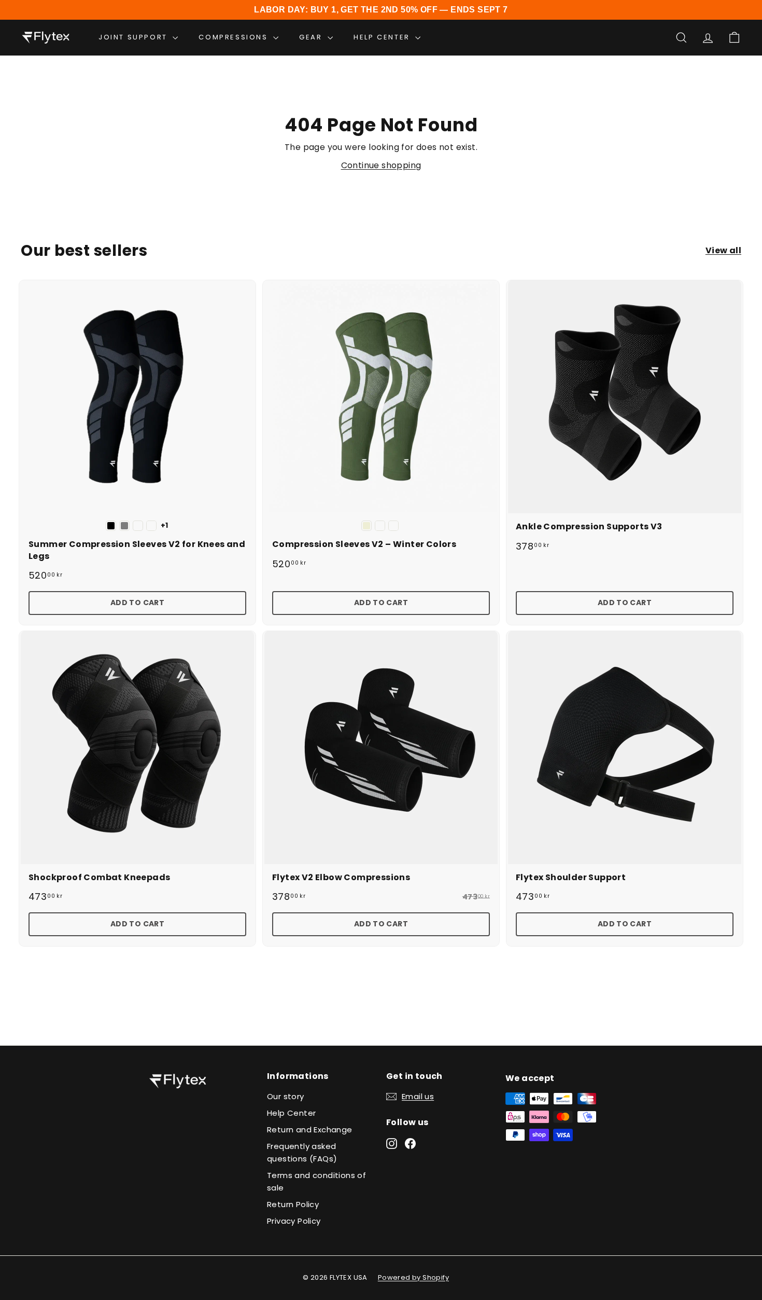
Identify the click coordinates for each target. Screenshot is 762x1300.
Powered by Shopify (413, 1277)
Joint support (134, 37)
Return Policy (293, 1204)
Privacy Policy (294, 1220)
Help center (383, 37)
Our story (285, 1096)
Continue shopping (381, 165)
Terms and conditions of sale (316, 1181)
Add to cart (137, 602)
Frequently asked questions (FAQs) (302, 1152)
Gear (312, 37)
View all (723, 250)
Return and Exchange (309, 1129)
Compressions (235, 37)
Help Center (291, 1112)
